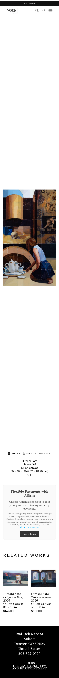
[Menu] (50, 10)
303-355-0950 (29, 653)
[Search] (37, 10)
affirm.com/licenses (29, 527)
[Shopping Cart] (43, 10)
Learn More (29, 534)
